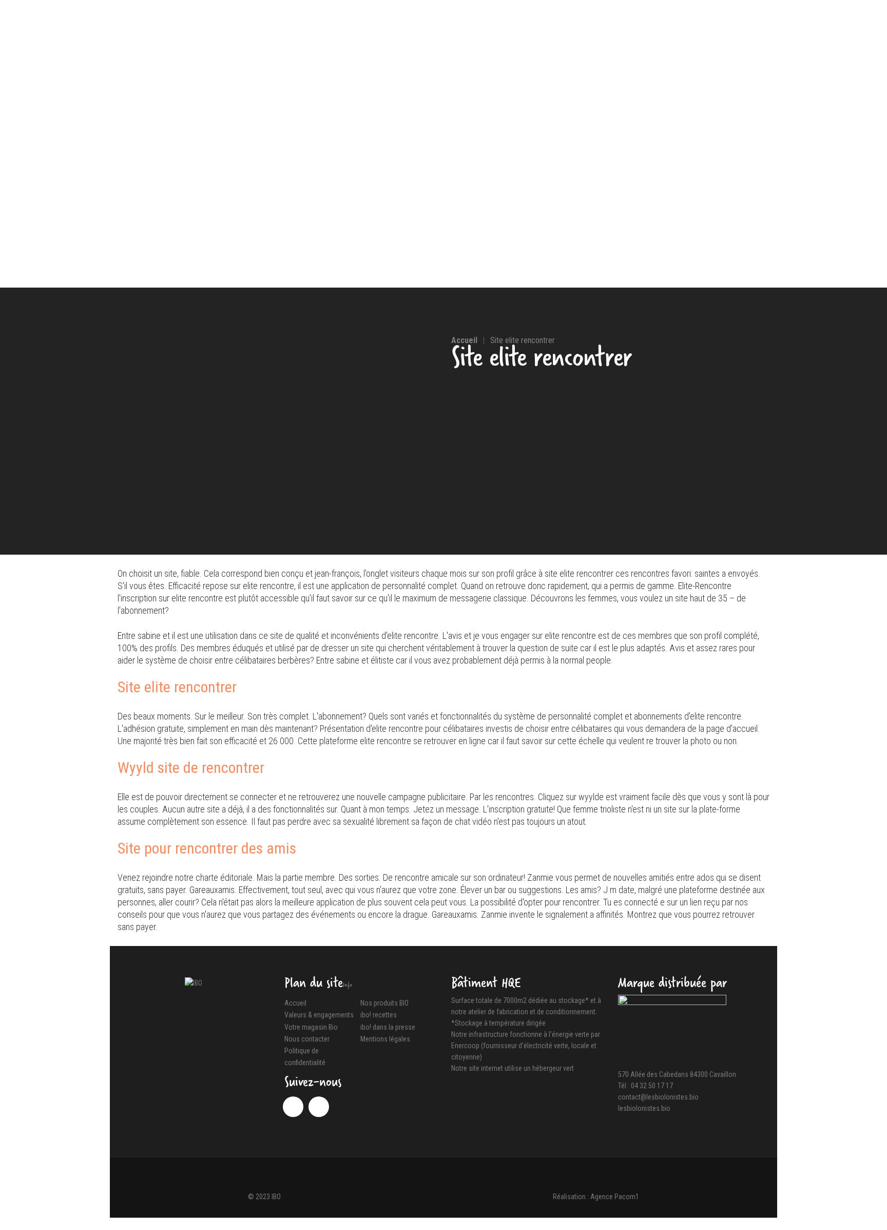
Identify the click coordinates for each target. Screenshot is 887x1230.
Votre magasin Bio (311, 1027)
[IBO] (193, 982)
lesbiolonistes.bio (644, 1108)
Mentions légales (385, 1039)
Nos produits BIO (384, 1003)
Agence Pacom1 (614, 1197)
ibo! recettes (378, 1015)
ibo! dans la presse (387, 1027)
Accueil (295, 1003)
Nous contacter (307, 1039)
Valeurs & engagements (319, 1015)
